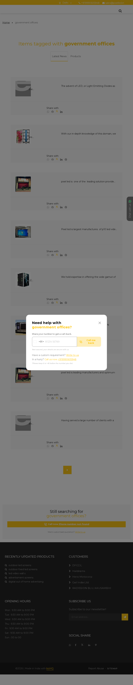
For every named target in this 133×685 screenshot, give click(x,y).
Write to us (72, 355)
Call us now (60, 359)
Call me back (91, 341)
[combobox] (37, 342)
